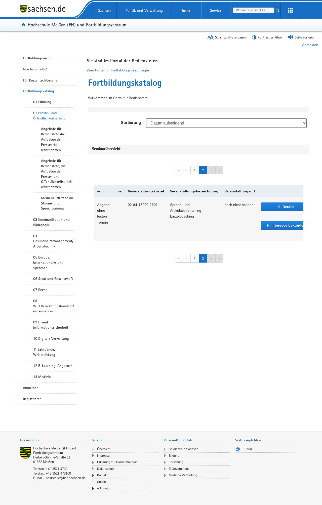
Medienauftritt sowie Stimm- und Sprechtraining (57, 203)
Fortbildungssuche (37, 58)
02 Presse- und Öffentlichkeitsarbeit (49, 115)
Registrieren (32, 399)
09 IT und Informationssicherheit (50, 325)
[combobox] (253, 10)
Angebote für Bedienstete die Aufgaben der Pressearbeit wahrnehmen (53, 139)
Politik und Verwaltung (144, 10)
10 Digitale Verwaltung (51, 338)
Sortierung (131, 122)
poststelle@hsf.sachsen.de (66, 478)
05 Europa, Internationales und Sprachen (48, 262)
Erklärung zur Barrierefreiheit (117, 462)
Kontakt (102, 475)
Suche (101, 482)
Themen (186, 10)
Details (288, 207)
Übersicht (103, 449)
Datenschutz (105, 469)
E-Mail (248, 449)
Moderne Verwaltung (183, 475)
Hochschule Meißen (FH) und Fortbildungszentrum (77, 25)
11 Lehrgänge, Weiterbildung (44, 352)
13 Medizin (42, 376)
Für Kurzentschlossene (40, 80)
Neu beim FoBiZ (35, 69)
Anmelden (310, 45)
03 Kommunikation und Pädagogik (51, 222)
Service (215, 10)
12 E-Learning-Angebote (52, 365)
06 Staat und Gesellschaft (53, 278)
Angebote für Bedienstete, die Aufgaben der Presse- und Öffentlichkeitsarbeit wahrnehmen (56, 173)
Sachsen (104, 10)
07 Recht (40, 289)
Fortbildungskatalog (38, 91)
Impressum (104, 455)
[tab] (53, 440)
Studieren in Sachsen (183, 449)
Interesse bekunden (288, 225)
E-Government (179, 469)
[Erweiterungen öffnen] (290, 10)
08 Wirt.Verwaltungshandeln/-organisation (53, 306)
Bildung (174, 455)
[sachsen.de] (53, 12)
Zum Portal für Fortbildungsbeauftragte (118, 70)
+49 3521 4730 (56, 469)
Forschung (176, 462)
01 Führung (42, 102)
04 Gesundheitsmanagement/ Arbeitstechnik (53, 241)
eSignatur (103, 488)
